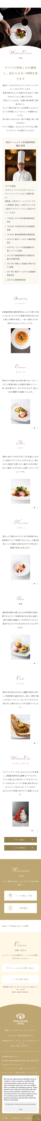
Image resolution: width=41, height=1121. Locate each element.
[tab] (34, 427)
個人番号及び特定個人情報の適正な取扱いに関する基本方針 (19, 1060)
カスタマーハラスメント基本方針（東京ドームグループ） (18, 1072)
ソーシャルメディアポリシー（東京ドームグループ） (17, 1068)
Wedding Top (14, 926)
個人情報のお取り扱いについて (11, 1056)
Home (4, 926)
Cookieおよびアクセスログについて (12, 1064)
